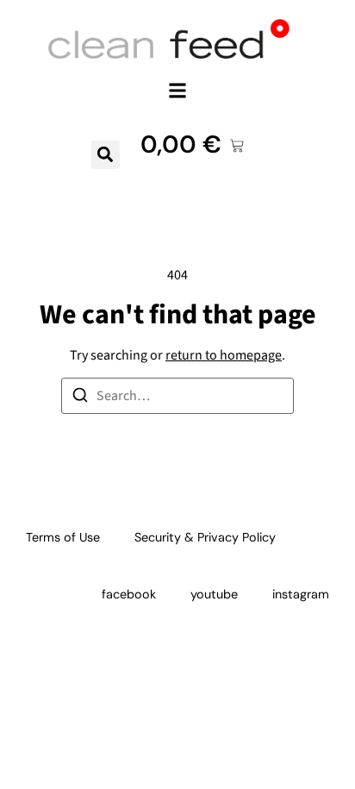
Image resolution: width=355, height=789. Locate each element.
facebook (129, 594)
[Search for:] (177, 396)
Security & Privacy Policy (205, 537)
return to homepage (223, 355)
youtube (214, 594)
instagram (300, 594)
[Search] (80, 397)
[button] (178, 90)
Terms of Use (63, 537)
